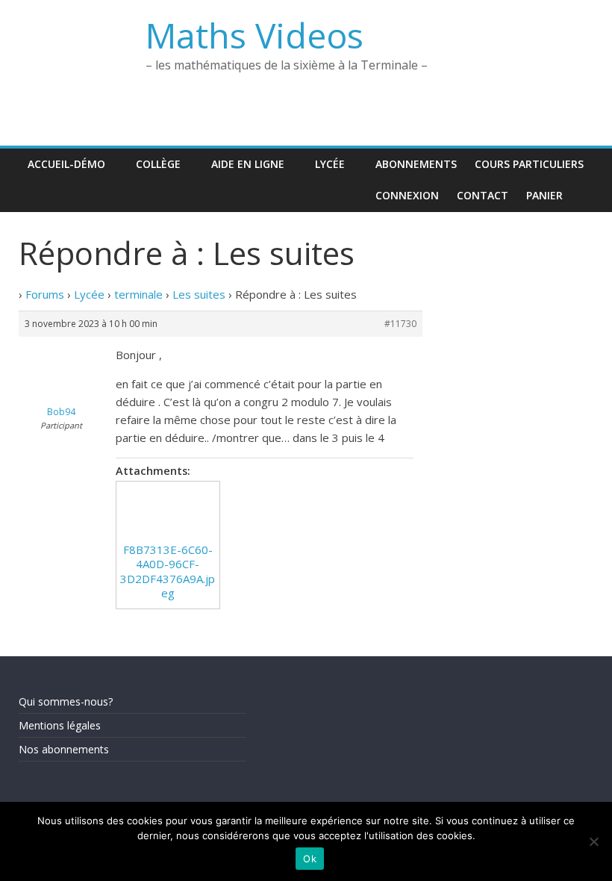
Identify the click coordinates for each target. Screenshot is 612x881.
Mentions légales (60, 725)
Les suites (198, 294)
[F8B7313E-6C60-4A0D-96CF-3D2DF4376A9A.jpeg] (168, 512)
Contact (482, 195)
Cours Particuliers (529, 164)
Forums (44, 294)
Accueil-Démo (66, 164)
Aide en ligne (247, 164)
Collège (158, 164)
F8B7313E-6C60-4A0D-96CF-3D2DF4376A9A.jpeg (167, 571)
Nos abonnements (64, 749)
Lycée (330, 164)
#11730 (400, 323)
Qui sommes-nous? (66, 701)
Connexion (407, 195)
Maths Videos (254, 35)
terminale (138, 294)
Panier (544, 195)
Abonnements (416, 164)
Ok (309, 859)
